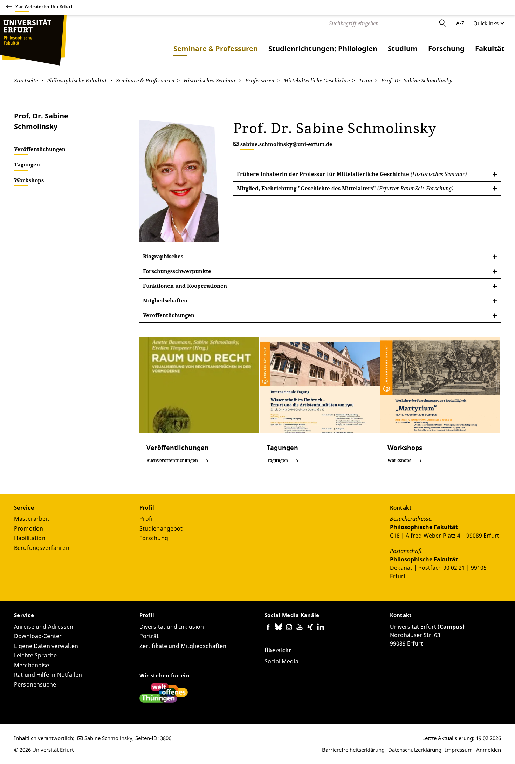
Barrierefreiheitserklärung (353, 749)
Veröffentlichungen (168, 315)
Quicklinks (486, 23)
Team (364, 80)
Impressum (459, 749)
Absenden (442, 23)
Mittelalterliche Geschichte (316, 80)
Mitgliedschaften (165, 300)
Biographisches (163, 256)
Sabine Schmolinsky (108, 738)
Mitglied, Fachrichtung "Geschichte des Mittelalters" (345, 188)
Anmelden (488, 749)
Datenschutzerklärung (414, 749)
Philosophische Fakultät (76, 80)
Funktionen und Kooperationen (185, 285)
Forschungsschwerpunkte (177, 270)
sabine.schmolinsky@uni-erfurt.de (286, 144)
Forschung (446, 48)
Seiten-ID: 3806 (153, 738)
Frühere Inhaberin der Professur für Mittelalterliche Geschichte (352, 173)
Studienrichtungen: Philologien (322, 48)
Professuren (259, 80)
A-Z (460, 23)
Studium (403, 48)
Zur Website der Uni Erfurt (44, 6)
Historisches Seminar (209, 80)
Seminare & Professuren (215, 48)
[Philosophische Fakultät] (33, 40)
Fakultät (489, 48)
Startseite (26, 80)
